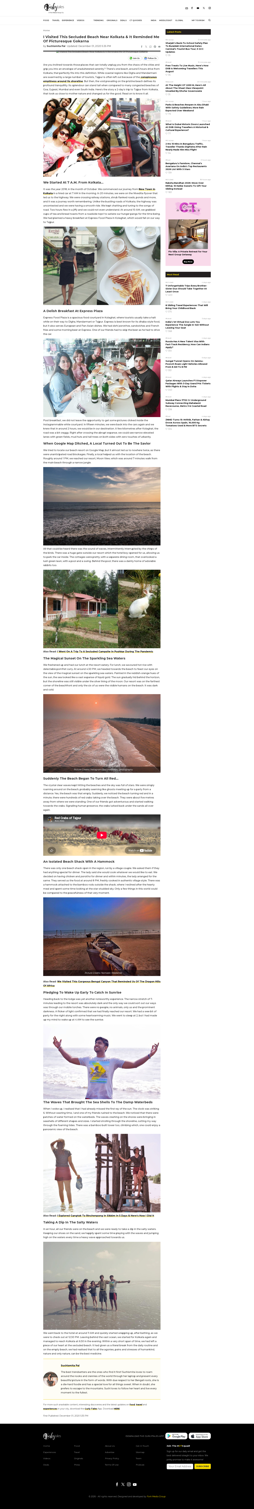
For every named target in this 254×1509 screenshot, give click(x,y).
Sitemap (140, 1452)
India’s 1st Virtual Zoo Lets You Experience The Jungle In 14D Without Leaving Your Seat (187, 325)
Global (179, 20)
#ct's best (169, 179)
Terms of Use (112, 1464)
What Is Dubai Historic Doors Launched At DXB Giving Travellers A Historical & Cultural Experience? (188, 127)
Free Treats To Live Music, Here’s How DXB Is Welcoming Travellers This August (187, 68)
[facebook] (142, 46)
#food (168, 160)
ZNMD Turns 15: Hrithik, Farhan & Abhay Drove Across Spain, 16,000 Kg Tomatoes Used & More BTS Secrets (188, 422)
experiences (50, 1408)
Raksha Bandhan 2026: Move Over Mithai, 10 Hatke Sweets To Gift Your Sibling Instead (186, 186)
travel (139, 1404)
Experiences (49, 1452)
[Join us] (135, 58)
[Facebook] (192, 8)
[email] (159, 46)
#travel (168, 62)
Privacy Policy (112, 1458)
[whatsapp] (150, 46)
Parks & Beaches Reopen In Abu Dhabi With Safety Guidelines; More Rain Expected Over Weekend (187, 107)
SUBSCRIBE (202, 1466)
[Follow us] (152, 58)
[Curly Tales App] (176, 1436)
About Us (110, 1446)
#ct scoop (170, 40)
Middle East (165, 20)
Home (46, 30)
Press (77, 1464)
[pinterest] (155, 46)
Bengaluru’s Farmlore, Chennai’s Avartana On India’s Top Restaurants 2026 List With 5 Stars (186, 166)
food (132, 1404)
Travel (56, 20)
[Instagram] (210, 8)
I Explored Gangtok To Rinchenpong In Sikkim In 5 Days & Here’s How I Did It (105, 1215)
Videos (80, 20)
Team (138, 1458)
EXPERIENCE (68, 20)
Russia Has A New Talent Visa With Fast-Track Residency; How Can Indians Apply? (187, 344)
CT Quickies (135, 20)
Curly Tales (91, 1408)
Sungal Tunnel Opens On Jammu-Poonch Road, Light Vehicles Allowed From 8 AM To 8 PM (186, 364)
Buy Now (188, 262)
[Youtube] (198, 8)
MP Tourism (198, 20)
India (153, 20)
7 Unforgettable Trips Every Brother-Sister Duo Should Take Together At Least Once (186, 288)
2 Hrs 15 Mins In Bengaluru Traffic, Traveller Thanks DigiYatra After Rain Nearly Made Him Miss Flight (186, 147)
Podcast (140, 1464)
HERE (117, 1408)
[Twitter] (204, 8)
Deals (123, 20)
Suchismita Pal (56, 46)
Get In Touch (142, 1446)
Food (46, 20)
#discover (169, 82)
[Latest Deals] (188, 216)
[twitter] (146, 46)
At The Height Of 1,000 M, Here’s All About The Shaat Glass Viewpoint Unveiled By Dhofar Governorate (186, 88)
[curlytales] (52, 1439)
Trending (98, 20)
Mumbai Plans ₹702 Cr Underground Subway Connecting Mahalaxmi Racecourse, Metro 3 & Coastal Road (186, 403)
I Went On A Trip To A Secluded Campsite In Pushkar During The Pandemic (105, 651)
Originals (112, 20)
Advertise (109, 1452)
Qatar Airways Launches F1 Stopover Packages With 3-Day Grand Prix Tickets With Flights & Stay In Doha (188, 383)
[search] (208, 20)
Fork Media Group (156, 1496)
